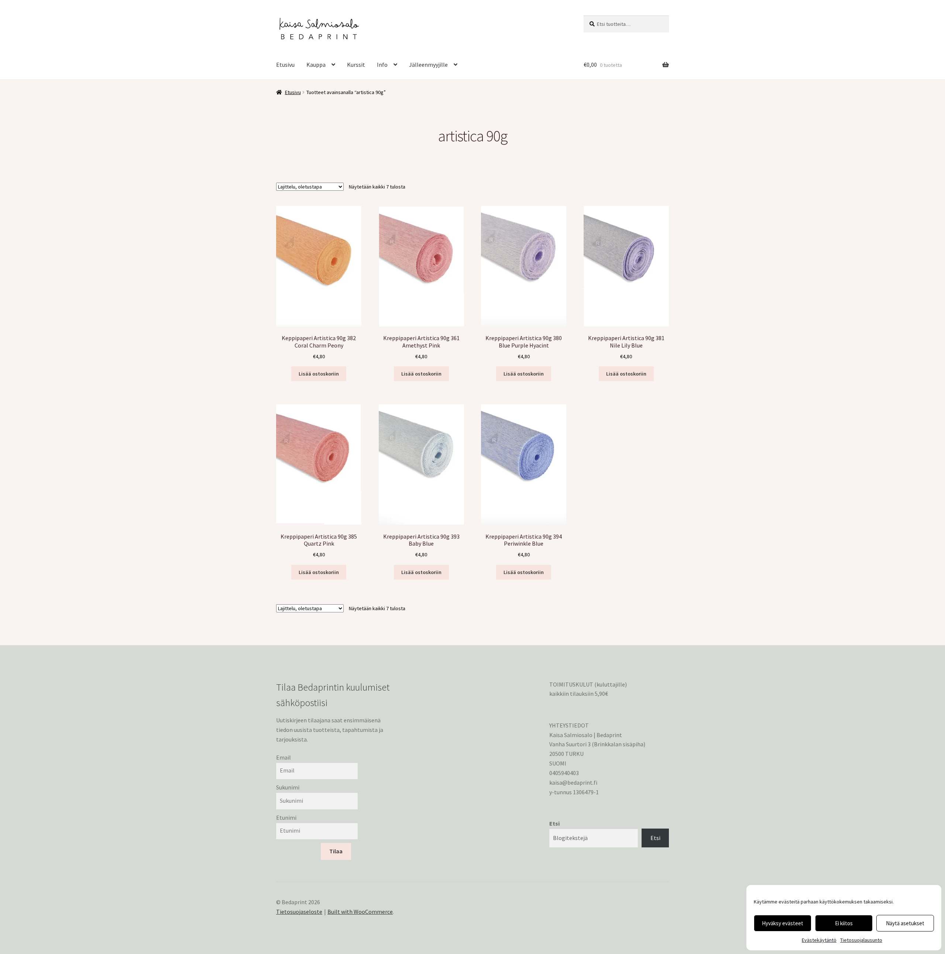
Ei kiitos (844, 923)
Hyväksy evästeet (782, 923)
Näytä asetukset (905, 923)
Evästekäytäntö (819, 940)
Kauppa (316, 64)
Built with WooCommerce (360, 911)
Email (283, 757)
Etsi (554, 823)
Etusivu (285, 64)
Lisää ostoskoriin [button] (319, 373)
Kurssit (356, 64)
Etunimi (286, 817)
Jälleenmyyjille (428, 64)
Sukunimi (287, 787)
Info (382, 64)
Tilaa (336, 851)
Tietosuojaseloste (299, 911)
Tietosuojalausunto (861, 940)
